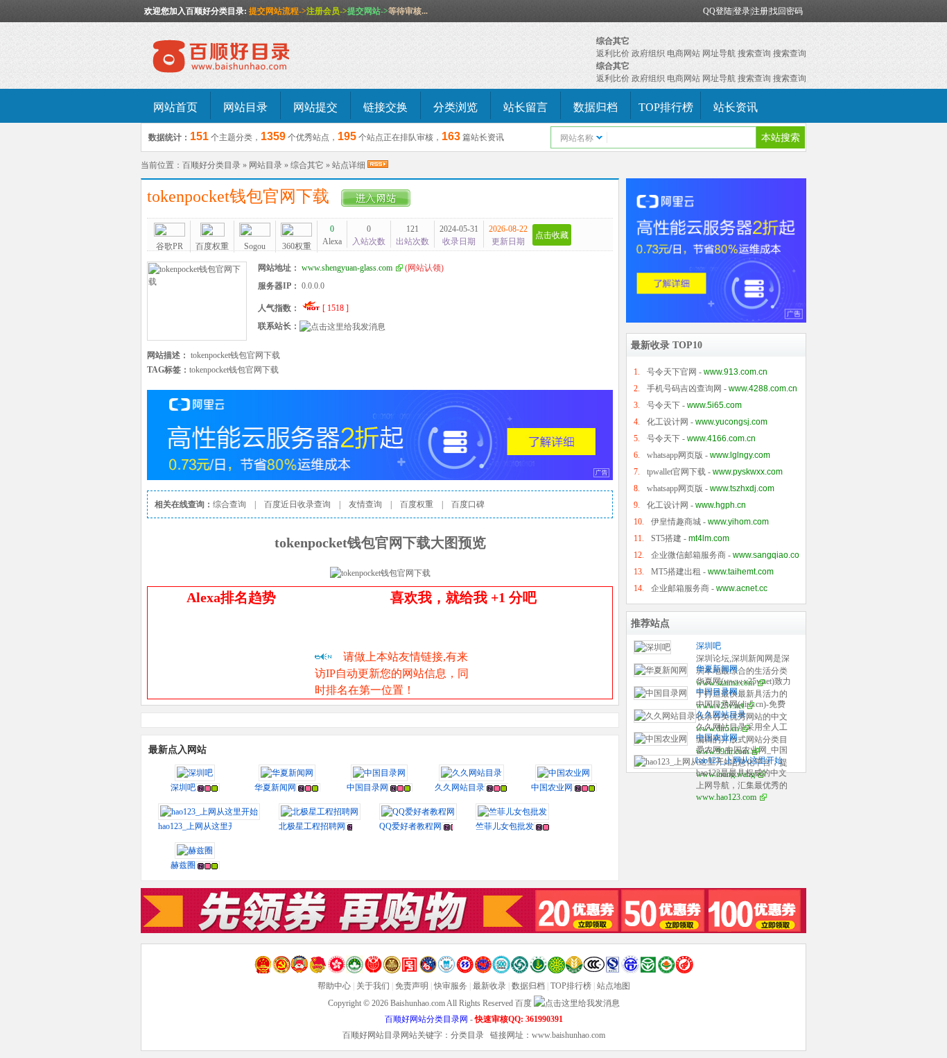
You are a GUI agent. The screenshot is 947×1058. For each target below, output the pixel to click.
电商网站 (683, 53)
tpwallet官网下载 (676, 472)
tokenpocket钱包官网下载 (242, 196)
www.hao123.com (726, 797)
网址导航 (719, 53)
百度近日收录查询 (297, 504)
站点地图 (613, 986)
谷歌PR (169, 246)
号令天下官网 (672, 372)
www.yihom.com (738, 522)
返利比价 (612, 53)
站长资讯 (735, 107)
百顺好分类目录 (211, 165)
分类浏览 (455, 107)
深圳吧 (183, 787)
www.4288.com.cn (763, 388)
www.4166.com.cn (721, 438)
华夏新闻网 (275, 787)
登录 (741, 11)
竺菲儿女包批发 (505, 826)
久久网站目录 (460, 787)
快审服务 (450, 986)
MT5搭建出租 (676, 572)
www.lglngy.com (740, 455)
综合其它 (612, 41)
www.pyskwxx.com (748, 472)
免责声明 (411, 986)
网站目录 (245, 107)
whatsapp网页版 (675, 455)
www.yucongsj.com (731, 422)
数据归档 (595, 107)
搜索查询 (754, 53)
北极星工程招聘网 (312, 826)
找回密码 (786, 11)
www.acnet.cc (741, 588)
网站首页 (175, 107)
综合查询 (229, 504)
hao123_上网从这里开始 (201, 826)
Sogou (255, 246)
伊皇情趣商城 (676, 522)
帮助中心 (334, 986)
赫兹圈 (183, 865)
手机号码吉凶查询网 (684, 388)
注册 (759, 11)
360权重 (296, 246)
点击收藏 (551, 235)
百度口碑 (468, 504)
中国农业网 (552, 787)
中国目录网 (367, 787)
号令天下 (663, 405)
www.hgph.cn (720, 505)
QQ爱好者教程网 (410, 826)
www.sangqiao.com (769, 555)
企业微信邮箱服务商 (688, 555)
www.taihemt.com (741, 572)
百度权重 (212, 246)
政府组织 (648, 53)
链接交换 (385, 107)
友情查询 (365, 504)
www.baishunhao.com (568, 1035)
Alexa (332, 235)
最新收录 (489, 986)
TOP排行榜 (665, 107)
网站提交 (315, 107)
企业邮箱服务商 (680, 588)
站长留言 (525, 107)
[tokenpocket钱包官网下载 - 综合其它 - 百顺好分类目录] (245, 57)
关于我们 (373, 986)
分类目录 (467, 1035)
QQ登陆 (717, 11)
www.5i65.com (714, 405)
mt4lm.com (708, 538)
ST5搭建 (666, 538)
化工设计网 (667, 422)
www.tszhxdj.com (742, 488)
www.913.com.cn (735, 372)
